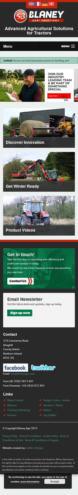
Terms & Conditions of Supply (41, 440)
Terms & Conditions (30, 436)
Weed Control (15, 400)
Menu (7, 46)
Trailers (47, 410)
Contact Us (17, 281)
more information (30, 481)
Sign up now (20, 313)
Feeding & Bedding (18, 410)
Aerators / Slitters (53, 405)
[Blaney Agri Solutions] (39, 15)
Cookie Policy (50, 436)
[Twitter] (43, 367)
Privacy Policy (10, 436)
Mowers (11, 405)
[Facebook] (15, 368)
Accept (54, 481)
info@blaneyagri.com (23, 373)
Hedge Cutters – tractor (56, 400)
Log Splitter (49, 415)
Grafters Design (34, 447)
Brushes (11, 415)
